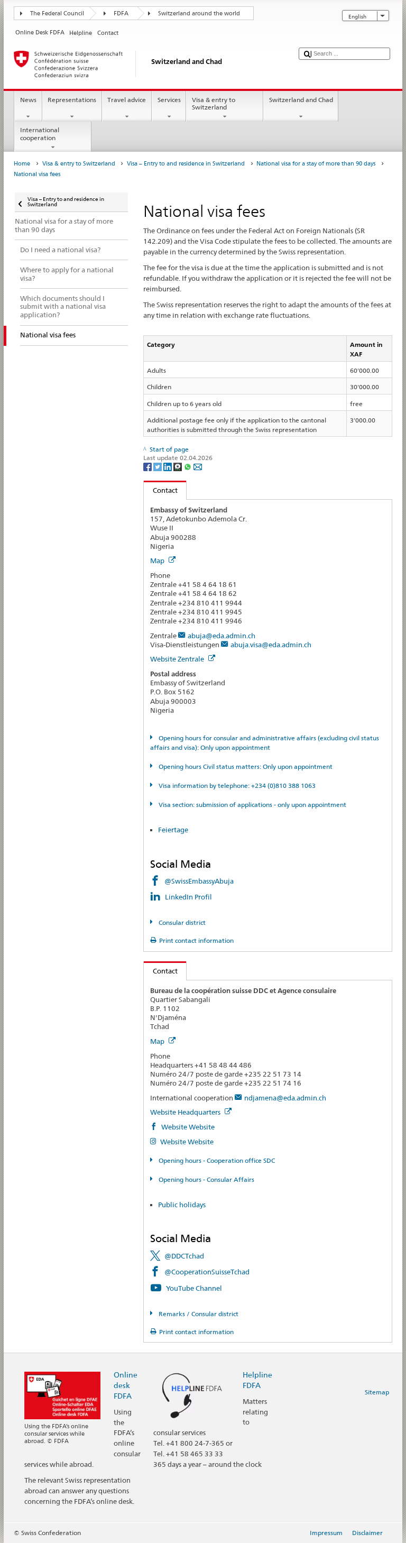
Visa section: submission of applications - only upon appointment (251, 805)
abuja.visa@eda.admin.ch (270, 644)
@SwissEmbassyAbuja (199, 881)
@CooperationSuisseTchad (207, 1272)
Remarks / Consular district (197, 1314)
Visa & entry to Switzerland (213, 103)
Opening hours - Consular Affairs (205, 1179)
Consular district (181, 922)
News (28, 100)
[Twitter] (158, 466)
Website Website (187, 1127)
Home (22, 163)
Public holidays (182, 1204)
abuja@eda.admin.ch (221, 635)
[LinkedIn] (168, 466)
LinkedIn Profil (189, 897)
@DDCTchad (184, 1256)
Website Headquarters (186, 1112)
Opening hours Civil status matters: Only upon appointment (244, 766)
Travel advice (126, 100)
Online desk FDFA (125, 1385)
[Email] (197, 466)
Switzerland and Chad (301, 100)
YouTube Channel (194, 1288)
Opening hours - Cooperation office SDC (215, 1160)
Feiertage (173, 829)
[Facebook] (148, 466)
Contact (161, 490)
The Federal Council (57, 13)
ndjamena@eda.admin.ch (285, 1098)
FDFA (121, 13)
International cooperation (39, 133)
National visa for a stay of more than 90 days (315, 163)
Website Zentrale (178, 659)
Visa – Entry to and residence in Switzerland (186, 163)
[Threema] (178, 466)
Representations (72, 100)
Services (169, 100)
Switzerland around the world (199, 13)
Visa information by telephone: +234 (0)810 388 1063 (236, 785)
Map (158, 560)
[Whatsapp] (188, 466)
